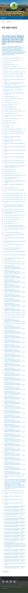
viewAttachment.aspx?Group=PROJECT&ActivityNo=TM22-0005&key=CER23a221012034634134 (12, 458)
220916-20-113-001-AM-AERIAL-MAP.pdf (13, 131)
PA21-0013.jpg (7, 62)
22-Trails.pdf (7, 124)
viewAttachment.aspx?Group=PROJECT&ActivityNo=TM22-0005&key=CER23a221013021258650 (12, 332)
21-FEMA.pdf (7, 127)
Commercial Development (7, 47)
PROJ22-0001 (13, 49)
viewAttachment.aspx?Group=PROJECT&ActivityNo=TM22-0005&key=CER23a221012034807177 (12, 435)
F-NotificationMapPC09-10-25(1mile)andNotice (15, 563)
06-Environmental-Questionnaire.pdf (12, 98)
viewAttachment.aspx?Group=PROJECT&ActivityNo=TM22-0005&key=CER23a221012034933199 (12, 393)
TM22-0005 (14, 52)
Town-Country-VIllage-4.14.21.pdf (11, 60)
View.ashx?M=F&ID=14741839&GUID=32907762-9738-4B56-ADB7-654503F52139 (14, 557)
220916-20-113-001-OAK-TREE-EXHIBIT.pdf (14, 133)
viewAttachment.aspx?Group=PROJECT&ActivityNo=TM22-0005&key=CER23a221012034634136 (12, 449)
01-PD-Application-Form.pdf (10, 102)
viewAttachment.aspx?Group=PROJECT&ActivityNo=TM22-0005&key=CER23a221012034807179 (12, 426)
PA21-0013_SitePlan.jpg (9, 64)
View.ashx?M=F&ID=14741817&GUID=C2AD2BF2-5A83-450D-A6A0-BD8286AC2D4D (15, 567)
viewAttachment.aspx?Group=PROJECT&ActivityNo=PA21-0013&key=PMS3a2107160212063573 (12, 295)
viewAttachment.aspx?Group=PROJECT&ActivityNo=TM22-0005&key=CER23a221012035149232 (12, 346)
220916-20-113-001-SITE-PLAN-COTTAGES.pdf (14, 150)
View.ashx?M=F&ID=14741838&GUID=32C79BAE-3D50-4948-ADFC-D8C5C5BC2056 (15, 553)
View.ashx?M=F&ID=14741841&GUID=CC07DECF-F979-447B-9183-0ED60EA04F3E (15, 513)
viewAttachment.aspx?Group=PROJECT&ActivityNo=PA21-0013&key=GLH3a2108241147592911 (12, 305)
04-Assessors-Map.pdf (9, 104)
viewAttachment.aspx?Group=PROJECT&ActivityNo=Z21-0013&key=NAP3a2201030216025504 (12, 320)
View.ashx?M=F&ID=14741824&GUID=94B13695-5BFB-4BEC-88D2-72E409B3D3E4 (14, 536)
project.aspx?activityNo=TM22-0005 (12, 323)
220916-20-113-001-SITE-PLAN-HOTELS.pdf (14, 153)
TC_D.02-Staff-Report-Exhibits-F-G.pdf (13, 215)
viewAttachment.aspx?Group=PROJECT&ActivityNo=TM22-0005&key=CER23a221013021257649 (12, 336)
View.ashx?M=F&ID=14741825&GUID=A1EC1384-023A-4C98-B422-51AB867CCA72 (14, 539)
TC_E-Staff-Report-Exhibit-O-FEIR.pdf (13, 261)
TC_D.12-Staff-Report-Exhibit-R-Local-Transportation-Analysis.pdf (13, 248)
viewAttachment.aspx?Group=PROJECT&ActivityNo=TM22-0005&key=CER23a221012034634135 (12, 454)
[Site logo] (14, 9)
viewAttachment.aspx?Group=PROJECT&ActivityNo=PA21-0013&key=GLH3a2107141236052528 (12, 281)
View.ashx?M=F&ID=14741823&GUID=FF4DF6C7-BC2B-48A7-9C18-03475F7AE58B (14, 532)
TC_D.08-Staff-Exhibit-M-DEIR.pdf (12, 232)
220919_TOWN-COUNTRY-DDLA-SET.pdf (13, 175)
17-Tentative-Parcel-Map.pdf (10, 118)
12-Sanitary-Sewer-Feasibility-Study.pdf (13, 111)
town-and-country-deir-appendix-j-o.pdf (13, 199)
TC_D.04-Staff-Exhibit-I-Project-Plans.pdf (13, 244)
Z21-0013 (12, 54)
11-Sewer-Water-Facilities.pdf (11, 109)
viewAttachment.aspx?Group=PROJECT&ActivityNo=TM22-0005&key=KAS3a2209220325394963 (12, 473)
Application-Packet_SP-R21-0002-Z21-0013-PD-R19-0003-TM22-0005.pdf (15, 166)
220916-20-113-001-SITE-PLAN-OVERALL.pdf (14, 157)
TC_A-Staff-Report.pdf (9, 223)
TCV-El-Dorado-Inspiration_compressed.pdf (14, 189)
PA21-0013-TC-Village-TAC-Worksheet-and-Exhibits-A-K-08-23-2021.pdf (14, 83)
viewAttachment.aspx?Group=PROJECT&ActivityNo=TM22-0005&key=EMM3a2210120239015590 (12, 468)
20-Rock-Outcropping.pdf (10, 122)
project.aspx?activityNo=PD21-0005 (12, 314)
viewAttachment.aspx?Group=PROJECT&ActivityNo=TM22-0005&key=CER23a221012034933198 (12, 397)
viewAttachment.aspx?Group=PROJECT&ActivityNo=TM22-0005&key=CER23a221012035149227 (12, 365)
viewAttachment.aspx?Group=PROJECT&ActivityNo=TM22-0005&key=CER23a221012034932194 (12, 416)
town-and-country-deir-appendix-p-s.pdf (13, 197)
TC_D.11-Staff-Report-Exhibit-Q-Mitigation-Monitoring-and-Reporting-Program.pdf (14, 226)
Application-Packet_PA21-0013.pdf (12, 58)
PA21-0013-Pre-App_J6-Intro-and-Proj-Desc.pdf (15, 68)
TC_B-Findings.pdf (8, 221)
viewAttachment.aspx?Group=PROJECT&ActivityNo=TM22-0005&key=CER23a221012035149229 (12, 360)
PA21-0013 (21, 47)
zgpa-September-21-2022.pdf (11, 173)
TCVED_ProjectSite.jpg (9, 187)
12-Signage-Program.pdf (10, 113)
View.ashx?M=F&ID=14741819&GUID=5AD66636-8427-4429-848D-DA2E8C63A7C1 (14, 519)
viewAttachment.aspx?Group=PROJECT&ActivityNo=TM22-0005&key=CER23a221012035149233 (12, 341)
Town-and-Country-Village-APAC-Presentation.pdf (11, 178)
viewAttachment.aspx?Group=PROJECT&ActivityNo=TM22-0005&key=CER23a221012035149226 (12, 369)
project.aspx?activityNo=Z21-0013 (12, 317)
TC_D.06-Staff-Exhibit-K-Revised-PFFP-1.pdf (14, 237)
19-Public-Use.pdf (8, 120)
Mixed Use (16, 47)
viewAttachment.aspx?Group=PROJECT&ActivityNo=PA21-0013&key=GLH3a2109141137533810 (12, 309)
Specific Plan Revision (7, 52)
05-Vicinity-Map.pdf (8, 106)
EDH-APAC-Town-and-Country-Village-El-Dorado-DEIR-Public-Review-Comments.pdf (14, 205)
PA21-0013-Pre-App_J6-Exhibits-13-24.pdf (13, 74)
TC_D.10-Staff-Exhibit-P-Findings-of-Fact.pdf (14, 229)
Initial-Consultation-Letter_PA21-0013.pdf (13, 76)
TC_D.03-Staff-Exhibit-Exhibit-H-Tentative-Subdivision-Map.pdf (14, 212)
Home (3, 21)
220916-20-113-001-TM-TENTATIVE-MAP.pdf (14, 162)
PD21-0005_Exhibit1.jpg (9, 96)
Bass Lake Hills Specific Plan (14, 46)
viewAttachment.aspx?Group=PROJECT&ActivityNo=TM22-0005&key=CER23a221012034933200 (12, 388)
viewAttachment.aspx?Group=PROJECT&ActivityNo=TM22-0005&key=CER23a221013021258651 (12, 327)
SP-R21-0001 (14, 50)
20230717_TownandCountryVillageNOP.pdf (13, 184)
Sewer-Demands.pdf (8, 169)
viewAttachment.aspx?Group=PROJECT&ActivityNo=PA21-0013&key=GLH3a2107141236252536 (12, 290)
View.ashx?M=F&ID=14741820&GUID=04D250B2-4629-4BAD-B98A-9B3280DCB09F (14, 522)
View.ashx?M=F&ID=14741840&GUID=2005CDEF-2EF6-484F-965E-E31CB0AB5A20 (14, 510)
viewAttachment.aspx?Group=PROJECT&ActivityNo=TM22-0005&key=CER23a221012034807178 (12, 430)
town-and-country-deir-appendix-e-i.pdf (13, 195)
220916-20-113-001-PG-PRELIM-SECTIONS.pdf (14, 146)
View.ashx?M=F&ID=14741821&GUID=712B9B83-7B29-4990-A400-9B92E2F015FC (14, 526)
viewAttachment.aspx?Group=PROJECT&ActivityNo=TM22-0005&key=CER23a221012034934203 (12, 379)
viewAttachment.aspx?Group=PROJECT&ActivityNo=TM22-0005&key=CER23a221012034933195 (12, 412)
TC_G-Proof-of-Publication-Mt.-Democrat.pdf (14, 254)
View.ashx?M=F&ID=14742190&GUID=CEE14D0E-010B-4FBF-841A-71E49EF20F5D (15, 550)
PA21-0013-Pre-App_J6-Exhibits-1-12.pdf (13, 72)
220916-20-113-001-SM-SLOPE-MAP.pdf (13, 160)
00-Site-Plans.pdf (8, 100)
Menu (4, 18)
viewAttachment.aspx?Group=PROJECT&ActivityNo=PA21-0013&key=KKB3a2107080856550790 (12, 267)
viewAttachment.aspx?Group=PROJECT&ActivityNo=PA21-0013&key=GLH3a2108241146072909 (12, 300)
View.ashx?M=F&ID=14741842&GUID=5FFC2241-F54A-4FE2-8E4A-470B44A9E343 (14, 507)
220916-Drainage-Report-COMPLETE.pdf (13, 129)
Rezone (10, 50)
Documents (8, 21)
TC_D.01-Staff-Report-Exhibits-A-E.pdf (13, 217)
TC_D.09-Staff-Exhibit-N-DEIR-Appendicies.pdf (14, 251)
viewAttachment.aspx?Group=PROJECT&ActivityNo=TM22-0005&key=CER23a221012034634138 (12, 444)
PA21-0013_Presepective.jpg (10, 66)
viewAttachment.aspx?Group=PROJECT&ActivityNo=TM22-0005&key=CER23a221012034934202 (12, 383)
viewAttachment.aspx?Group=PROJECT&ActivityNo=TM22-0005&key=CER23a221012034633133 (12, 463)
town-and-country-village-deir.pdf (12, 490)
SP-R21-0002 (20, 50)
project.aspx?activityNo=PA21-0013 (12, 263)
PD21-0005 (8, 49)
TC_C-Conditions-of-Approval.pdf (12, 219)
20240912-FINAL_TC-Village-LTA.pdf (12, 209)
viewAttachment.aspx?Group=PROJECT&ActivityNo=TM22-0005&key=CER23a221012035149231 (12, 350)
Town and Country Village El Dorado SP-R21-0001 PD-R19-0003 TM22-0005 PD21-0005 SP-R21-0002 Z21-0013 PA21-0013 (13, 40)
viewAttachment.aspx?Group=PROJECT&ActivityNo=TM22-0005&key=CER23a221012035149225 (12, 374)
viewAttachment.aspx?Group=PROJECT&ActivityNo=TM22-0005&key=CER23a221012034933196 (12, 407)
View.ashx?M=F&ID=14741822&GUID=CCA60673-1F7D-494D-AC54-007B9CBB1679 (14, 529)
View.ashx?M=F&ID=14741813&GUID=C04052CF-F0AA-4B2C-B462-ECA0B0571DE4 (14, 560)
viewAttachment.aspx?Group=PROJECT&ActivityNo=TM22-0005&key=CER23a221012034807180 (12, 421)
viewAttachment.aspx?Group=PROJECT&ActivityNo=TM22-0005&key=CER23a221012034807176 (12, 440)
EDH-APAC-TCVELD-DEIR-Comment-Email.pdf (14, 201)
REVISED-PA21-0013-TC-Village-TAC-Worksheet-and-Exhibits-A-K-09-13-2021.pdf (15, 87)
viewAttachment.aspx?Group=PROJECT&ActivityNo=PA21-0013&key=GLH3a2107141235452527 (12, 276)
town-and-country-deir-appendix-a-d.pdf (13, 193)
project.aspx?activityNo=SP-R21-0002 (12, 312)
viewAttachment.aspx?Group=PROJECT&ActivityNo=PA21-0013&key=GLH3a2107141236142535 (12, 286)
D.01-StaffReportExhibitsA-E (10, 516)
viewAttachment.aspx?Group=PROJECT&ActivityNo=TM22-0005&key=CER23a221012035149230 (12, 355)
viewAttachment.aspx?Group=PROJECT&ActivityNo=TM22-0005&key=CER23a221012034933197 (12, 402)
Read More (5, 571)
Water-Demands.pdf (8, 171)
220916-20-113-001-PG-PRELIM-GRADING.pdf (14, 143)
